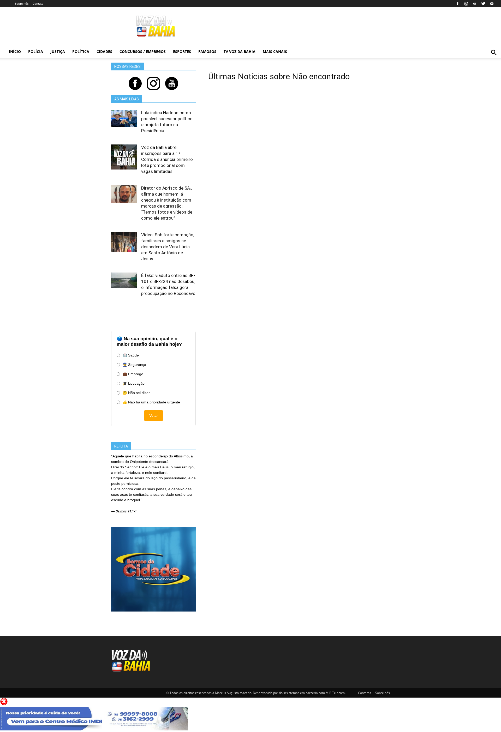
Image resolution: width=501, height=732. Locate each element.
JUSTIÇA (57, 51)
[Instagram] (466, 3)
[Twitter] (483, 3)
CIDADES (104, 51)
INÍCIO (15, 51)
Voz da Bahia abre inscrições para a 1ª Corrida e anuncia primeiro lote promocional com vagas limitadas (167, 159)
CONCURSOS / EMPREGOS (143, 51)
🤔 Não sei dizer (136, 393)
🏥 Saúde (131, 355)
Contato (38, 3)
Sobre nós (21, 3)
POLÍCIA (35, 51)
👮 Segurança (134, 364)
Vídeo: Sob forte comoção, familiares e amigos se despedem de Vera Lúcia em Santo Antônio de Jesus (167, 246)
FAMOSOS (207, 51)
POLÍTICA (80, 51)
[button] (494, 58)
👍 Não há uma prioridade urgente (151, 402)
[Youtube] (492, 3)
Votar (153, 415)
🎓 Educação (134, 383)
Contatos (364, 693)
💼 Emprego (133, 374)
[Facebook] (457, 3)
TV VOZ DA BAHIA (239, 51)
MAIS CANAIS (275, 51)
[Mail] (475, 3)
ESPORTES (182, 51)
